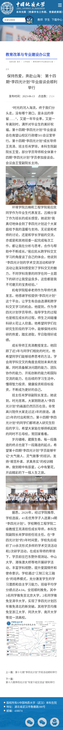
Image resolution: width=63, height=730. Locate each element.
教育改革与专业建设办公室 (43, 62)
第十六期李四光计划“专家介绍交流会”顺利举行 (30, 682)
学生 (47, 19)
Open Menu (60, 5)
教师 (40, 19)
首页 (18, 62)
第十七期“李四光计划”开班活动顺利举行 (36, 672)
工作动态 (26, 62)
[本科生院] (31, 14)
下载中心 (57, 19)
